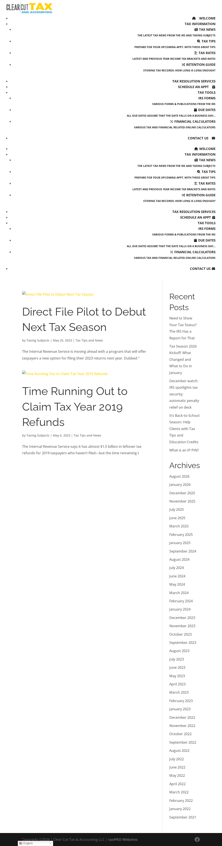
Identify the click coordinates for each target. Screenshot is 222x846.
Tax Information (200, 24)
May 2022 (177, 775)
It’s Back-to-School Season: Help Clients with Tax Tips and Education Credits (184, 428)
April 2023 (177, 684)
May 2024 (177, 584)
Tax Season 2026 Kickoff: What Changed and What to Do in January (183, 359)
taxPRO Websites (123, 839)
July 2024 (176, 567)
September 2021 (182, 817)
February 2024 (181, 601)
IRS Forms (183, 101)
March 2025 (179, 526)
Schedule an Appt (194, 87)
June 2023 (177, 667)
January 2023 (180, 709)
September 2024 (182, 551)
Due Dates (171, 113)
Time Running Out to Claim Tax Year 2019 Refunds (74, 407)
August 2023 (179, 650)
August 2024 (179, 559)
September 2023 (182, 642)
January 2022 (180, 808)
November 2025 (182, 501)
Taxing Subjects (37, 340)
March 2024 (179, 592)
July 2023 (176, 659)
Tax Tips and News (89, 340)
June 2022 (177, 767)
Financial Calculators (174, 124)
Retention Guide (179, 67)
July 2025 (176, 509)
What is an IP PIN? (184, 450)
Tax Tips (174, 44)
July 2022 (176, 759)
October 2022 (180, 734)
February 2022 (181, 800)
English (28, 843)
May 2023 (177, 676)
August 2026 (179, 476)
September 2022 (182, 742)
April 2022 (177, 784)
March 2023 (179, 692)
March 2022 (179, 792)
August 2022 (179, 750)
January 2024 (180, 609)
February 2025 (181, 534)
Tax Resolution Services (193, 81)
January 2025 (180, 542)
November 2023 (182, 626)
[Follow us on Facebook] (197, 839)
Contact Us (198, 138)
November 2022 (182, 725)
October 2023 (180, 634)
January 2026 (180, 484)
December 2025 (182, 493)
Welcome (206, 18)
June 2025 (177, 518)
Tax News (176, 32)
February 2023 (181, 700)
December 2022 (182, 717)
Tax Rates (173, 56)
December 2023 (182, 617)
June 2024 (177, 576)
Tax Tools (206, 92)
